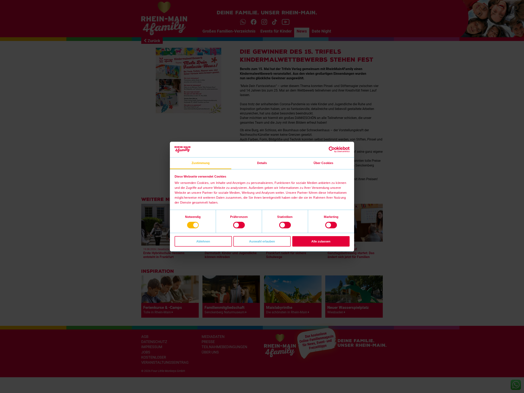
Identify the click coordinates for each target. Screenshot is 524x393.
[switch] (239, 225)
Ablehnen (203, 241)
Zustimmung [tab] (201, 163)
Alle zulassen (320, 241)
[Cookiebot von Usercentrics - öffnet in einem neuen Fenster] (332, 149)
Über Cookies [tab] (323, 163)
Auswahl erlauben (262, 241)
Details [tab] (262, 163)
